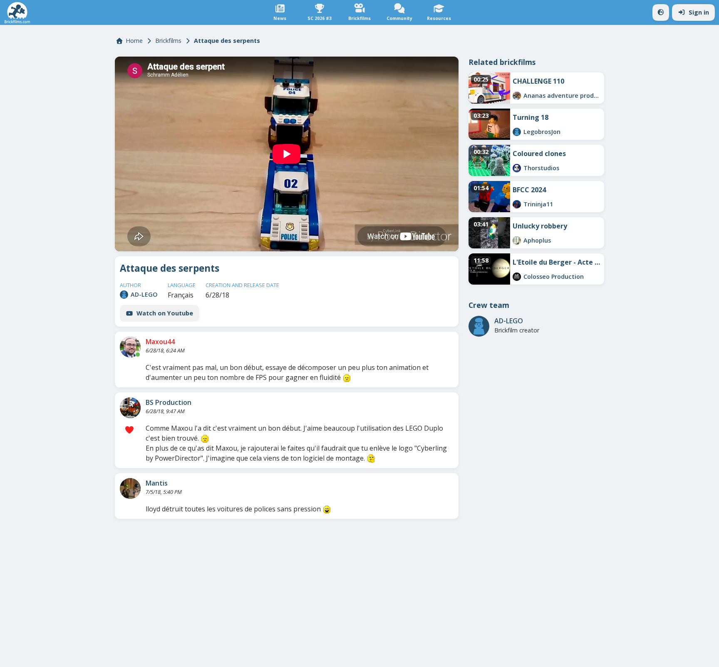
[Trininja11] (517, 204)
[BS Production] (130, 407)
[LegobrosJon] (517, 132)
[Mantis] (130, 488)
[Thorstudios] (517, 168)
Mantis (157, 483)
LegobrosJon (541, 132)
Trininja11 (538, 204)
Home (134, 41)
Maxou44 (160, 341)
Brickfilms (168, 41)
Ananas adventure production (562, 95)
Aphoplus (537, 240)
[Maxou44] (130, 347)
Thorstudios (541, 168)
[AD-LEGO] (124, 294)
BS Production (168, 402)
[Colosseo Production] (517, 277)
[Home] (17, 12)
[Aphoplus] (517, 240)
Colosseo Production (553, 276)
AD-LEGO (144, 294)
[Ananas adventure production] (517, 96)
